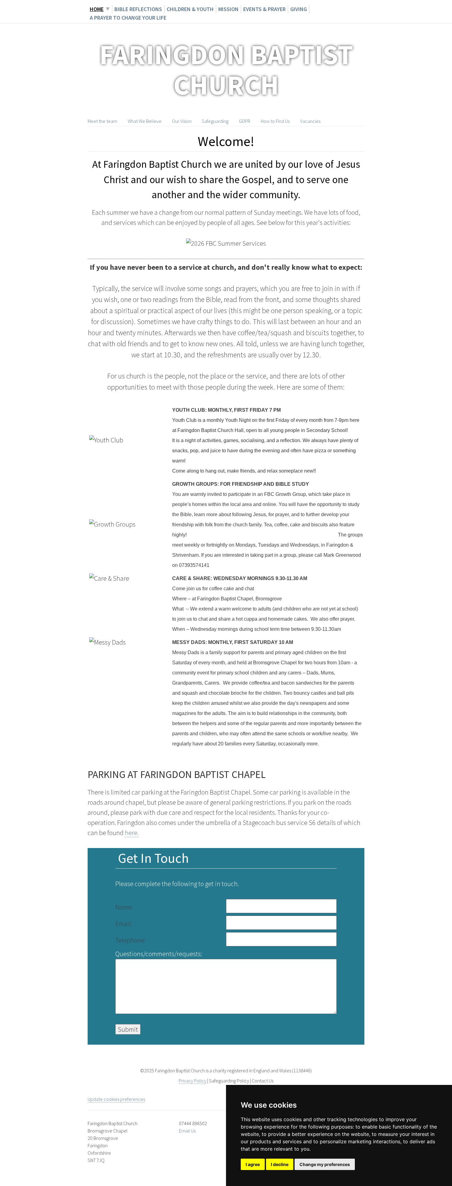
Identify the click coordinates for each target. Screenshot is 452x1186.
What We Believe (144, 121)
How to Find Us (275, 121)
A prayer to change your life (128, 17)
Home (97, 9)
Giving (298, 9)
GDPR (244, 121)
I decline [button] (279, 1164)
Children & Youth (190, 9)
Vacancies (310, 121)
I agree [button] (253, 1164)
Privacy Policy (192, 1081)
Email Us (187, 1131)
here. (132, 832)
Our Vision (182, 121)
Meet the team (102, 121)
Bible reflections (138, 9)
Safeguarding (215, 121)
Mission (228, 9)
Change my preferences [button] (324, 1164)
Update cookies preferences (116, 1099)
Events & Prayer (264, 9)
